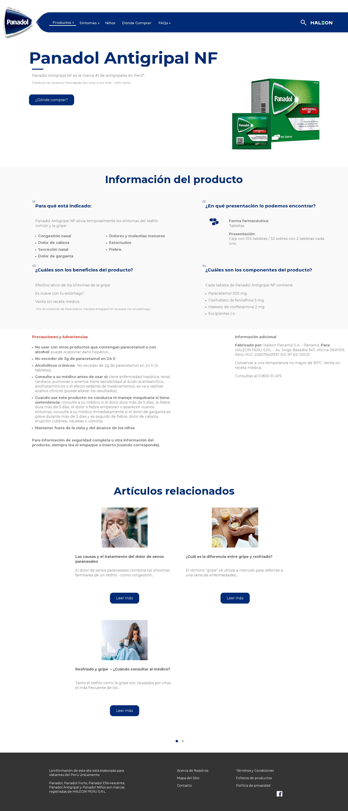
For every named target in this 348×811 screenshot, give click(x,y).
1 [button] (177, 741)
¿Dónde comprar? (51, 100)
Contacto (184, 785)
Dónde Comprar (136, 23)
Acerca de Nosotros (192, 771)
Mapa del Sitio (188, 778)
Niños (110, 23)
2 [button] (183, 741)
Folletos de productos (254, 778)
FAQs (163, 23)
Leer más (124, 598)
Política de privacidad (253, 785)
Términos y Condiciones (255, 771)
